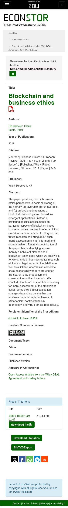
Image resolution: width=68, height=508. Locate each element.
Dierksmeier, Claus (19, 126)
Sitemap (44, 503)
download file (20, 424)
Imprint (25, 503)
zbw (34, 6)
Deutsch (60, 506)
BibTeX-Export (23, 447)
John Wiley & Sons (20, 39)
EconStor (12, 32)
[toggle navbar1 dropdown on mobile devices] (7, 5)
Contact (17, 503)
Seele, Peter (15, 130)
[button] (14, 459)
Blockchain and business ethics (31, 99)
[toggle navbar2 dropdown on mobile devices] (62, 5)
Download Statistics (27, 438)
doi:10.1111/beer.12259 (22, 318)
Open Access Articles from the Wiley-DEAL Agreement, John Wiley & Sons (34, 376)
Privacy (35, 503)
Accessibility (56, 503)
